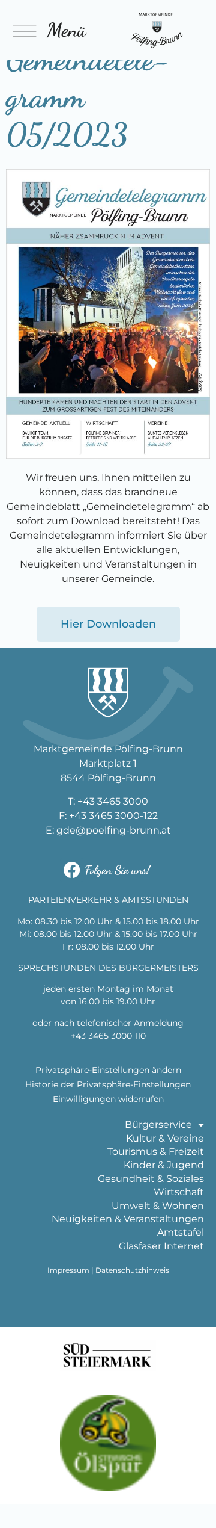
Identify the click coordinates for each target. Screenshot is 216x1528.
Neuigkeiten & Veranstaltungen (128, 1219)
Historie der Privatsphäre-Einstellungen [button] (108, 1084)
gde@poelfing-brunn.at (113, 830)
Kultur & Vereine (165, 1138)
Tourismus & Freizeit (155, 1151)
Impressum (68, 1270)
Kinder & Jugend (164, 1165)
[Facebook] (71, 870)
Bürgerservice (158, 1124)
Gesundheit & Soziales (151, 1178)
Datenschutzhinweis (132, 1270)
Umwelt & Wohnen (158, 1205)
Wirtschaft (179, 1192)
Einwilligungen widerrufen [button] (108, 1098)
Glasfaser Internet (161, 1246)
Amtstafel (180, 1232)
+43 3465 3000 (112, 801)
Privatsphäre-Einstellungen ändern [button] (108, 1070)
